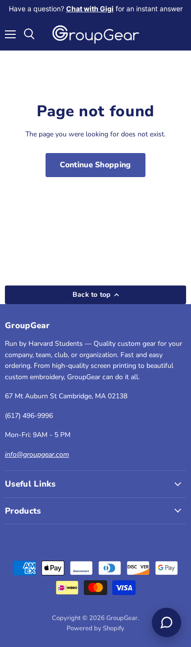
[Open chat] (166, 622)
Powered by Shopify (95, 628)
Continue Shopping (95, 164)
